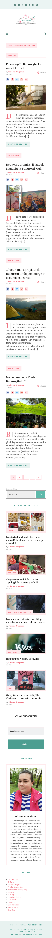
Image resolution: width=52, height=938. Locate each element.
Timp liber (13, 261)
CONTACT (37, 934)
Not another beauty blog (17, 889)
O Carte (11, 882)
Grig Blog (11, 910)
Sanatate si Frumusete (19, 612)
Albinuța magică (14, 884)
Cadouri (12, 573)
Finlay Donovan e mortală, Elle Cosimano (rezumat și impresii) (23, 697)
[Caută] (40, 494)
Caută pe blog (11, 489)
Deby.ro (11, 892)
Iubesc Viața (13, 907)
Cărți (10, 689)
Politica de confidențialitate (26, 930)
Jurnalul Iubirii (13, 905)
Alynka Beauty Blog (15, 887)
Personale (13, 156)
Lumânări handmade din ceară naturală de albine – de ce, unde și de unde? (24, 540)
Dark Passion (13, 879)
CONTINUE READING (17, 144)
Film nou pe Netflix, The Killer (22, 658)
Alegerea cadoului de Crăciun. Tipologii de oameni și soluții (22, 581)
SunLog (11, 894)
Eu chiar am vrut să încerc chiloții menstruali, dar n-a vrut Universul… (25, 621)
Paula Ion (11, 902)
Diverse (12, 55)
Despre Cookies (27, 932)
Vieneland (12, 900)
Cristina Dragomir (16, 72)
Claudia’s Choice (14, 897)
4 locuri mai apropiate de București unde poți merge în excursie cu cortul (25, 273)
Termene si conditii (21, 934)
